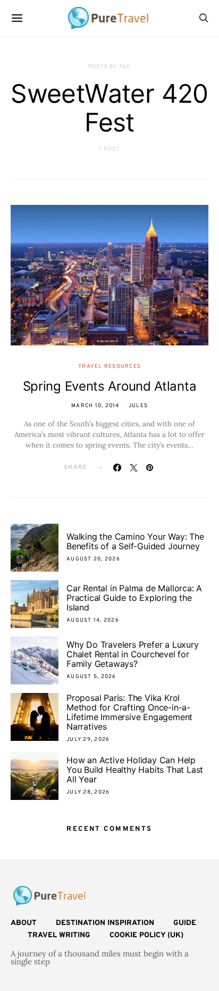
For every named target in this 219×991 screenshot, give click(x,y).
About (24, 923)
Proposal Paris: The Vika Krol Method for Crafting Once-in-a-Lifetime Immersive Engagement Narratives (129, 712)
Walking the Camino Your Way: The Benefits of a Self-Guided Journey (135, 541)
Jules (138, 405)
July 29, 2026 (88, 739)
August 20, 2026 (93, 559)
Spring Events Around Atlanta (110, 386)
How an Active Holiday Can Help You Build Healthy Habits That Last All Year (134, 769)
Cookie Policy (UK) (146, 935)
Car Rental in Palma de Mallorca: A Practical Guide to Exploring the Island (134, 598)
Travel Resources (109, 366)
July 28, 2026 (88, 792)
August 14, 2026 (92, 620)
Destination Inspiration (105, 923)
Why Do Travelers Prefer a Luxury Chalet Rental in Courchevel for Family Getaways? (132, 654)
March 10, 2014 (95, 405)
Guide (184, 923)
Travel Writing (59, 935)
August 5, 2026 (91, 676)
